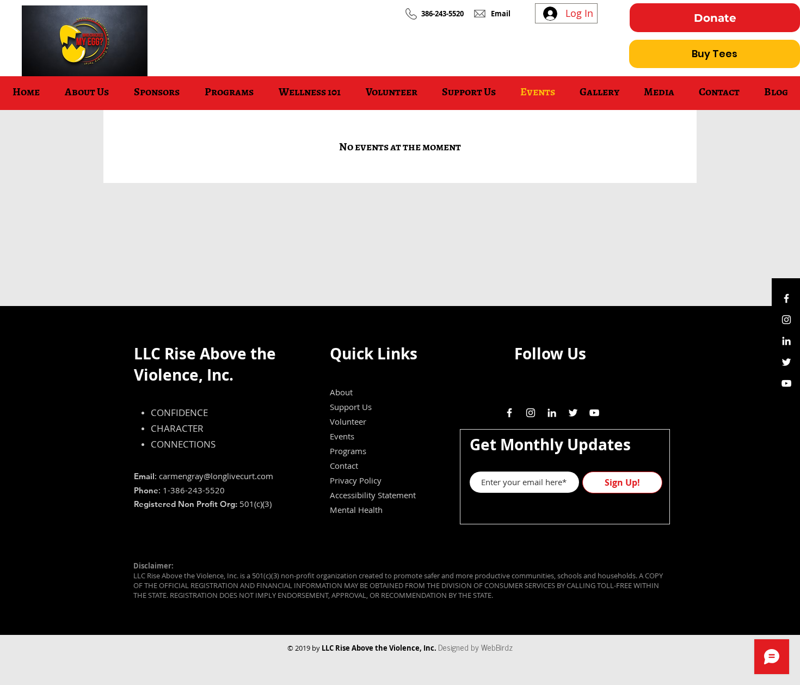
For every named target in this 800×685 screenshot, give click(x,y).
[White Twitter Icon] (786, 362)
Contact (344, 465)
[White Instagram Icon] (786, 320)
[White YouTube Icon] (786, 383)
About (341, 392)
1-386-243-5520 (194, 490)
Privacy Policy (355, 480)
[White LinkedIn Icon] (786, 341)
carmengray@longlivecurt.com (216, 475)
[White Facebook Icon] (786, 298)
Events (342, 436)
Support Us (351, 406)
